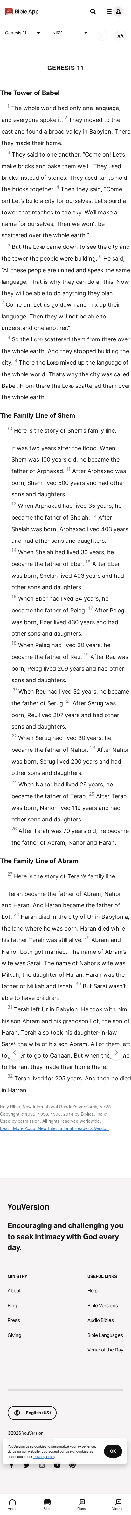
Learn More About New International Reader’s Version (54, 1128)
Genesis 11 (15, 32)
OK (113, 1451)
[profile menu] (114, 11)
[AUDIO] (102, 36)
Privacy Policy (44, 1456)
